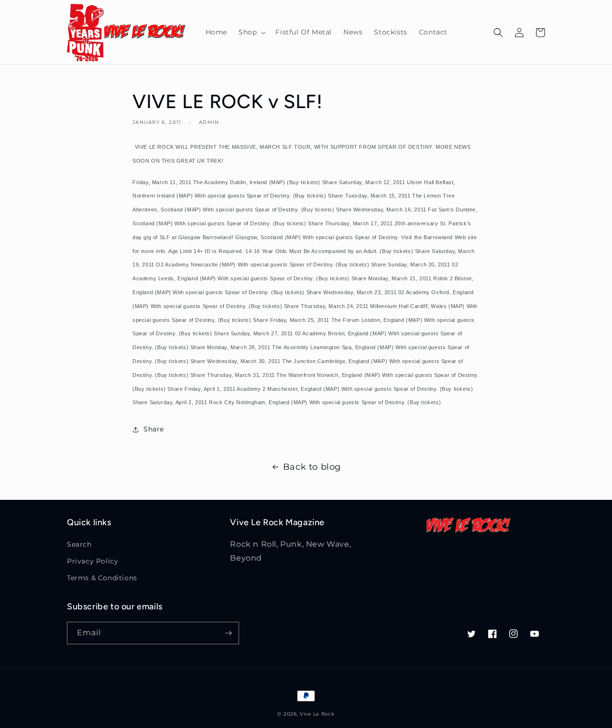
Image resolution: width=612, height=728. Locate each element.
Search (79, 544)
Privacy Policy (92, 561)
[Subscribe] (228, 633)
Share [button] (153, 429)
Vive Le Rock (317, 714)
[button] (251, 32)
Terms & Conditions (102, 578)
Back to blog (312, 467)
